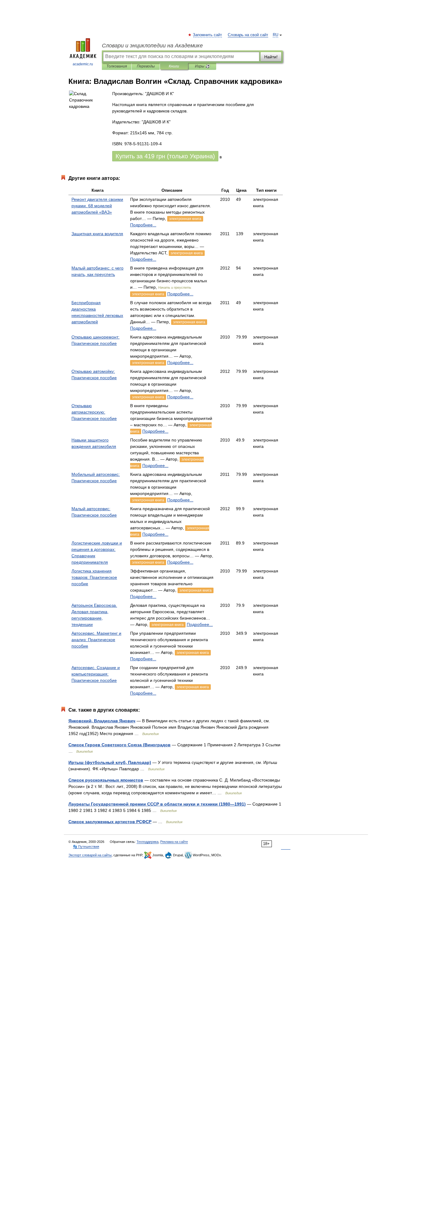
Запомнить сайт (207, 35)
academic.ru (83, 64)
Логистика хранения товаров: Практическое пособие (94, 577)
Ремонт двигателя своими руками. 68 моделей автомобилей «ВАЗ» (97, 206)
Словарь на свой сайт (248, 35)
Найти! (271, 56)
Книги (174, 66)
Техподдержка (147, 842)
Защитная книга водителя (97, 233)
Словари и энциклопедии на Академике (152, 46)
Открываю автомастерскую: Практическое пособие (94, 412)
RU (275, 35)
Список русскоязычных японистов (105, 780)
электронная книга (185, 219)
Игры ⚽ (202, 66)
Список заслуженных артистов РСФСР (109, 821)
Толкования (116, 66)
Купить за (165, 156)
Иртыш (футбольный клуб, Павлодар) (109, 762)
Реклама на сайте (174, 842)
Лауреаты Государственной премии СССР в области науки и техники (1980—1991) (157, 804)
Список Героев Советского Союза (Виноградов (119, 744)
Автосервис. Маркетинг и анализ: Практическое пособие (96, 639)
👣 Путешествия (86, 846)
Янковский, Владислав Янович (101, 720)
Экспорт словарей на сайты (90, 855)
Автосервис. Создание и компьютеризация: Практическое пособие (95, 674)
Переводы (146, 66)
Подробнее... (143, 224)
